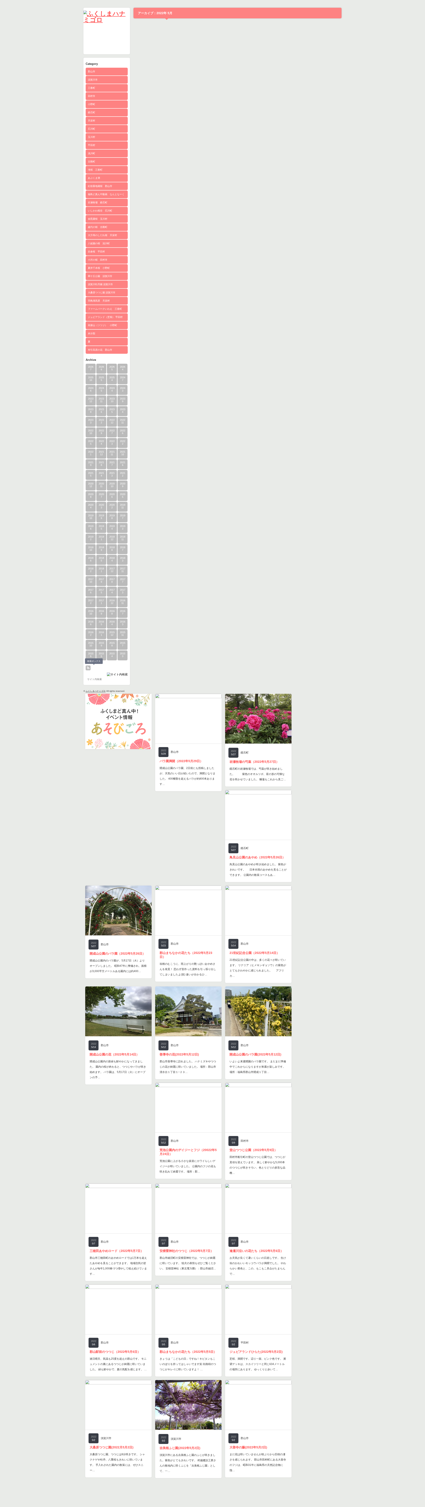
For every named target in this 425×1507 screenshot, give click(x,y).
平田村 (91, 145)
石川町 (91, 128)
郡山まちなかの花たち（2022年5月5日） (188, 1351)
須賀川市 (93, 79)
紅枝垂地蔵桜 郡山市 (100, 186)
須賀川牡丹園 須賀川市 (100, 284)
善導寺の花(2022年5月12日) (179, 1054)
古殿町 (91, 161)
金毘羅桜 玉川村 (97, 218)
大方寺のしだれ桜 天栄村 (102, 235)
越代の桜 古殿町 (97, 227)
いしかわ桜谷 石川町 (100, 210)
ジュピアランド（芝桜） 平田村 (105, 317)
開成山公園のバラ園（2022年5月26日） (117, 953)
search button (94, 667)
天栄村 (91, 120)
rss (88, 667)
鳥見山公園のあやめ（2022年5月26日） (257, 857)
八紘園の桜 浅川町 (99, 243)
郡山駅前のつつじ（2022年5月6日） (115, 1351)
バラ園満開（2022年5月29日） (181, 761)
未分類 (91, 333)
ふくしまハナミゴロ (96, 691)
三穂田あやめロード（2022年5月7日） (117, 1251)
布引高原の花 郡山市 (100, 349)
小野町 (91, 104)
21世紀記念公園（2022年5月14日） (255, 953)
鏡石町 (91, 112)
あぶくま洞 (94, 178)
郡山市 (91, 71)
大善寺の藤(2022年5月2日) (248, 1447)
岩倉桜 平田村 (96, 251)
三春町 (91, 87)
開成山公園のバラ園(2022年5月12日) (255, 1054)
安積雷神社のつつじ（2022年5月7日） (187, 1251)
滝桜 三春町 (95, 169)
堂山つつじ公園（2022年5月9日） (253, 1150)
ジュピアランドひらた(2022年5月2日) (256, 1351)
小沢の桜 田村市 (97, 259)
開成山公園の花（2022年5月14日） (114, 1054)
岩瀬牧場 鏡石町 (97, 202)
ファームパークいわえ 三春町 (105, 309)
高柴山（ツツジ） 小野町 (102, 325)
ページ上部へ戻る (416, 1498)
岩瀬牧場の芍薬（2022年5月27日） (254, 761)
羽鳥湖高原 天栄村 (99, 300)
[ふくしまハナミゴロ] (106, 19)
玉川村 (91, 137)
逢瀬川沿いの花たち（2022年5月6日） (257, 1251)
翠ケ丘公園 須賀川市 (100, 276)
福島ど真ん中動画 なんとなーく (106, 194)
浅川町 (91, 153)
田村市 (91, 96)
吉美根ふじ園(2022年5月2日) (180, 1448)
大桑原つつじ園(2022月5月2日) (111, 1447)
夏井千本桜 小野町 (99, 268)
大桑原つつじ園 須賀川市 (101, 292)
